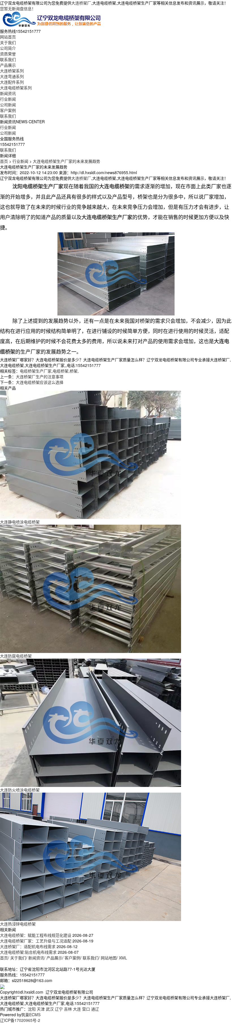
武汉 (50, 1009)
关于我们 (8, 42)
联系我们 (8, 59)
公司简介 (8, 48)
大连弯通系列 (12, 76)
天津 (41, 1009)
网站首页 (8, 37)
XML (123, 958)
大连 (77, 1009)
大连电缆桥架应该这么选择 (39, 382)
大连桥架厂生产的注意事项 (39, 376)
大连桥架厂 (81, 3)
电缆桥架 (60, 371)
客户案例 (8, 110)
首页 (4, 161)
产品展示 (8, 65)
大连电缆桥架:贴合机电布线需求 (28, 952)
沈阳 (32, 1009)
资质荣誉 (8, 54)
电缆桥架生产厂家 (35, 371)
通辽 (95, 1009)
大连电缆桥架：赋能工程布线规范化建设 (35, 935)
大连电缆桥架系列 (16, 87)
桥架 (74, 371)
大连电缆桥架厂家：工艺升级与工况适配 (35, 941)
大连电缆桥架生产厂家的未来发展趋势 (66, 161)
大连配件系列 (12, 82)
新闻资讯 (8, 93)
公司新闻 (8, 104)
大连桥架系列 (12, 70)
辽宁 (59, 1009)
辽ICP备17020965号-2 (20, 1020)
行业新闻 (8, 99)
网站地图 (109, 958)
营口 (86, 1009)
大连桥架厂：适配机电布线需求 (27, 946)
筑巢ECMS (30, 1014)
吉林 (68, 1009)
